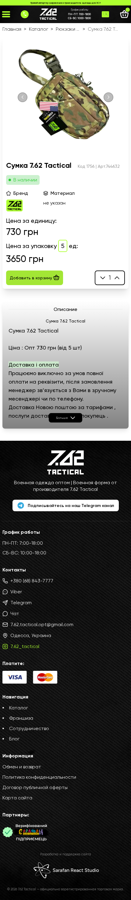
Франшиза (21, 718)
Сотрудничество (29, 728)
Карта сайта (17, 798)
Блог (14, 739)
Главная (11, 29)
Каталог (38, 29)
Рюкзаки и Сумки (68, 29)
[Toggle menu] (6, 14)
